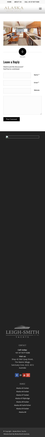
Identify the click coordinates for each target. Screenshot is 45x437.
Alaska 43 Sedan (22, 388)
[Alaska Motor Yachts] (13, 9)
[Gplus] (28, 375)
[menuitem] (9, 1)
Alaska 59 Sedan (22, 408)
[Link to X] (20, 375)
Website (37, 90)
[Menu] (40, 9)
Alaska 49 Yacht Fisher (22, 405)
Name (36, 75)
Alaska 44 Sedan (22, 391)
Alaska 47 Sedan (22, 395)
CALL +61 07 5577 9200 (31, 2)
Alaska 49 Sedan (22, 402)
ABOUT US (18, 2)
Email (36, 82)
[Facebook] (17, 375)
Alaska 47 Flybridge (22, 398)
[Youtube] (24, 375)
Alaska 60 (22, 412)
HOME (9, 2)
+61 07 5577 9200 (22, 353)
